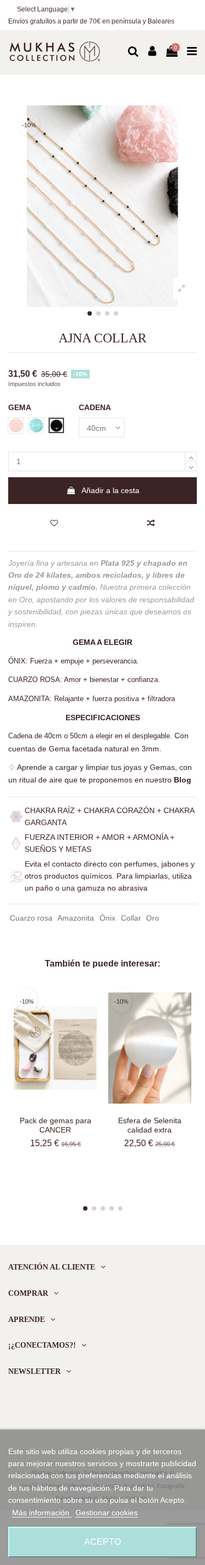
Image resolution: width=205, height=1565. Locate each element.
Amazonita (75, 918)
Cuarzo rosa (31, 918)
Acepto (102, 1541)
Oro (152, 918)
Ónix (107, 918)
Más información (42, 1512)
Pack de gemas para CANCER (55, 1125)
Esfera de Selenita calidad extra (149, 1125)
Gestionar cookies (106, 1512)
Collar (131, 918)
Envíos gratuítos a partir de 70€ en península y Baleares (91, 21)
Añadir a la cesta (110, 490)
